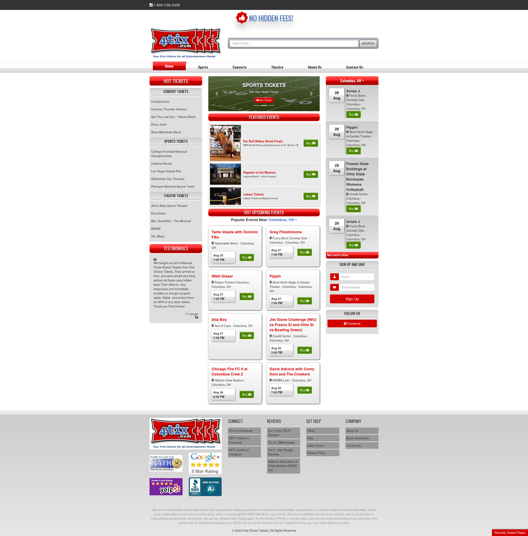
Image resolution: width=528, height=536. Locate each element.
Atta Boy (219, 319)
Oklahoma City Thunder (168, 179)
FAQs (311, 431)
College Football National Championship (169, 153)
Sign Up (352, 298)
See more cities (337, 255)
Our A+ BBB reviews (281, 442)
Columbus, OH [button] (350, 80)
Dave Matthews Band (166, 132)
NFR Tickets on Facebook (239, 440)
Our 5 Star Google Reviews (280, 452)
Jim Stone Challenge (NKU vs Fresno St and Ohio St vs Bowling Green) (293, 324)
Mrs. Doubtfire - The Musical (171, 221)
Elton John (159, 124)
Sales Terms (315, 445)
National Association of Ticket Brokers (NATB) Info (283, 465)
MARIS (155, 228)
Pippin (275, 276)
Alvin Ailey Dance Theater (169, 206)
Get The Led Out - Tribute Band (173, 117)
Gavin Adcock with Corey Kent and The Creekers (292, 371)
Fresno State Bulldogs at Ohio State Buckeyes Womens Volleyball (357, 176)
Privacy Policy (316, 453)
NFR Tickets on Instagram (239, 452)
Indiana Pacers (161, 163)
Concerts (240, 67)
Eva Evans (158, 213)
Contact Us (354, 67)
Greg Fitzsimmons (286, 231)
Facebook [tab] (354, 323)
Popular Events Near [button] (262, 219)
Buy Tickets (265, 100)
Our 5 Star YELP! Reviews (279, 433)
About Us (315, 67)
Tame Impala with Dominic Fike (235, 234)
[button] (216, 93)
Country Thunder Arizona (169, 109)
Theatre (277, 67)
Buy (309, 143)
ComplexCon (160, 101)
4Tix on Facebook (240, 431)
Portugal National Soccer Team (172, 186)
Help (310, 438)
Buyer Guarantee (357, 438)
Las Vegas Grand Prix (166, 171)
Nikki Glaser (222, 276)
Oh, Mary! (158, 236)
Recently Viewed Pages (510, 532)
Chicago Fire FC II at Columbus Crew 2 (230, 371)
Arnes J (353, 90)
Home (169, 66)
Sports (203, 67)
